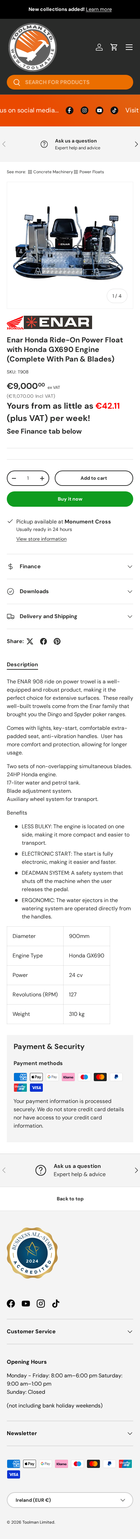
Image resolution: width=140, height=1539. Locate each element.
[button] (114, 47)
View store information (41, 539)
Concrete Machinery (53, 172)
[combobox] (70, 82)
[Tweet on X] (30, 641)
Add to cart (94, 478)
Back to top (70, 1199)
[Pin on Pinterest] (57, 641)
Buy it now (70, 499)
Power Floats (92, 172)
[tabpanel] (70, 851)
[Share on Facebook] (43, 641)
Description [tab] (22, 664)
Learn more (99, 9)
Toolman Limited (38, 1522)
